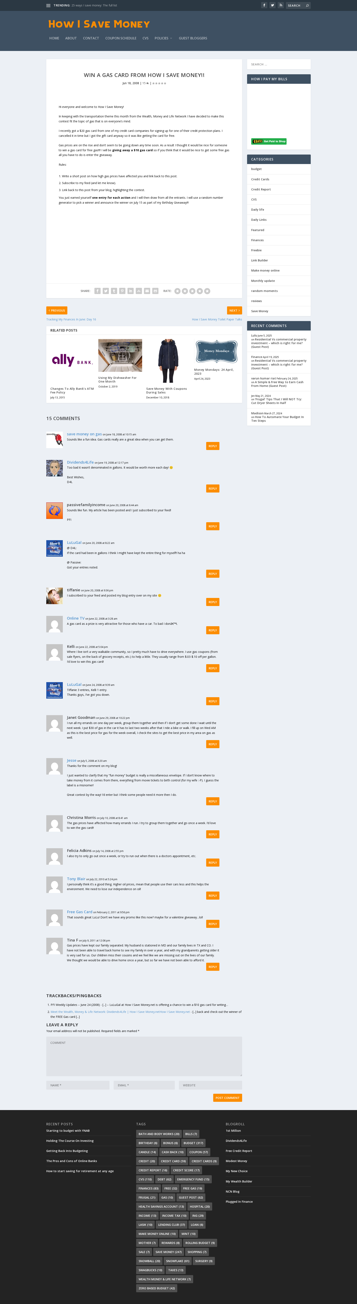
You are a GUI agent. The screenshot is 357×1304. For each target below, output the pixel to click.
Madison (257, 413)
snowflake (177, 1261)
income (147, 1216)
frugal (147, 1197)
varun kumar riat (263, 378)
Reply (213, 446)
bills (191, 1134)
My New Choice (237, 1171)
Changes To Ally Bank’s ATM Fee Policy (72, 390)
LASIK (145, 1225)
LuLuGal (74, 542)
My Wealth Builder (239, 1181)
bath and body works (159, 1134)
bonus (170, 1143)
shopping (197, 1252)
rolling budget (200, 1243)
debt (164, 1179)
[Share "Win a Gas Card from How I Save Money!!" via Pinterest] (122, 291)
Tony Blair (76, 878)
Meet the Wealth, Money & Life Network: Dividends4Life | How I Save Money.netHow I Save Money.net (120, 1012)
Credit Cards (260, 179)
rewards (171, 1243)
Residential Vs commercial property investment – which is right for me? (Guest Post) (279, 343)
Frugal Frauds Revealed (87, 5)
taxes (175, 1270)
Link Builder (259, 260)
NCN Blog (232, 1191)
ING (197, 1216)
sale (144, 1252)
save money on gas (84, 433)
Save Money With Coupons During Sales (166, 390)
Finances (257, 240)
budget (256, 169)
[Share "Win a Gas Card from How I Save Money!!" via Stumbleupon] (139, 291)
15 (144, 83)
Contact (91, 38)
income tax (174, 1216)
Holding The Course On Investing (70, 1141)
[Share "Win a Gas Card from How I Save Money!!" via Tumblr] (114, 291)
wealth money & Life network (165, 1279)
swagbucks (150, 1270)
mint (188, 1234)
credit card (173, 1161)
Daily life (257, 209)
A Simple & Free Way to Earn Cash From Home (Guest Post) (277, 384)
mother (147, 1243)
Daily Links (259, 220)
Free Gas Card (79, 911)
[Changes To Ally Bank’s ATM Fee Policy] (72, 361)
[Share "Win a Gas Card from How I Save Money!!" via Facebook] (97, 291)
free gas (192, 1188)
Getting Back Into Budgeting (67, 1151)
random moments (264, 291)
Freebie (256, 250)
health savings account (161, 1206)
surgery (203, 1261)
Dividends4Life (80, 462)
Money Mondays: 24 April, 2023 (214, 371)
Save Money (259, 311)
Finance (256, 357)
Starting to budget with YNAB (68, 1131)
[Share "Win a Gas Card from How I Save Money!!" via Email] (147, 291)
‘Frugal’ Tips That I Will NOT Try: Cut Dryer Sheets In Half (276, 401)
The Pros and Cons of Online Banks (71, 1161)
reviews (256, 301)
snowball (149, 1261)
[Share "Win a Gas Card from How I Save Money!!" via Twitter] (106, 291)
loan (197, 1225)
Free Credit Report (239, 1151)
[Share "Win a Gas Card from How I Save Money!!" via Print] (155, 291)
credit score (186, 1170)
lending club (171, 1225)
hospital (200, 1206)
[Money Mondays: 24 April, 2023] (216, 351)
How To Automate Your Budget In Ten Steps (277, 419)
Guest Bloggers (193, 38)
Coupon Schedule (120, 38)
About (71, 38)
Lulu (254, 335)
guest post (191, 1197)
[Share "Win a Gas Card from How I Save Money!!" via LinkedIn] (130, 291)
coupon (198, 1152)
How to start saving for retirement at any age (80, 1171)
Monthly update (263, 281)
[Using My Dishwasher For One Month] (120, 355)
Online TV (75, 618)
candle (147, 1152)
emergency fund (193, 1179)
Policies (161, 38)
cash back (172, 1152)
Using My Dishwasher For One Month (117, 379)
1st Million (233, 1131)
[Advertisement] (144, 234)
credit (147, 1161)
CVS (146, 38)
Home (54, 38)
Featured (257, 230)
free (170, 1188)
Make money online (265, 270)
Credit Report (261, 189)
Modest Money (236, 1161)
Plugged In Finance (239, 1202)
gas (167, 1197)
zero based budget (157, 1288)
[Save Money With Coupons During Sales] (168, 361)
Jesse (71, 760)
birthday (148, 1143)
